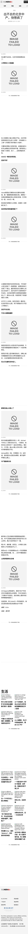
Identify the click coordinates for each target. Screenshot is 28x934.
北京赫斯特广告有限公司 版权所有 (9, 924)
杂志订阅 (26, 1)
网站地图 (16, 898)
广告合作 (3, 901)
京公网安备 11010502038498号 (17, 926)
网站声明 (16, 901)
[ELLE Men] (8, 2)
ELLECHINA (4, 898)
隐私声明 (3, 904)
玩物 (20, 6)
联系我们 (16, 904)
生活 (4, 691)
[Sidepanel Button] (1, 2)
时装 (12, 6)
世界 (5, 6)
